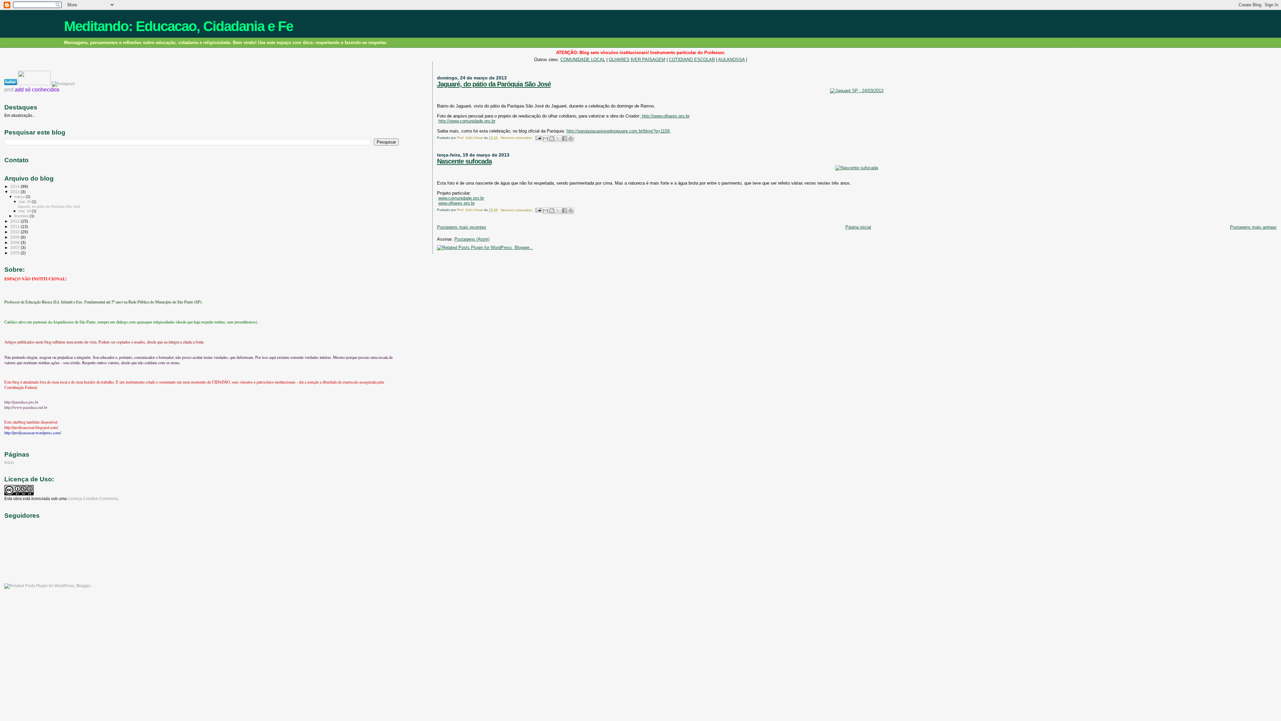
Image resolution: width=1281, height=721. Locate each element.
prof (8, 89)
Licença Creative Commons (93, 498)
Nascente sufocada (464, 161)
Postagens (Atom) (471, 239)
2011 (15, 226)
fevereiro (22, 216)
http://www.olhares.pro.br (665, 115)
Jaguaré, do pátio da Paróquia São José (494, 84)
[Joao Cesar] (35, 83)
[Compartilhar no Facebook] (564, 138)
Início (9, 462)
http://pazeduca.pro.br (21, 402)
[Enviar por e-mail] (545, 138)
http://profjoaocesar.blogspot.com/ (31, 427)
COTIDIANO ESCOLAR (692, 59)
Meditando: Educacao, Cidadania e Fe (178, 26)
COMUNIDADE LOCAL (582, 59)
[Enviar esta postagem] (538, 138)
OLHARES (619, 59)
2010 (15, 232)
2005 (15, 253)
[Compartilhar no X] (558, 138)
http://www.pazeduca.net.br (25, 407)
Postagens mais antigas (1253, 227)
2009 (15, 237)
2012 (15, 221)
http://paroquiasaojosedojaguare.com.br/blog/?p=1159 (618, 131)
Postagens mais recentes (461, 227)
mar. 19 (25, 211)
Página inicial (858, 227)
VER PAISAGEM (648, 59)
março (20, 197)
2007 (15, 247)
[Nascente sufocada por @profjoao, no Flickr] (856, 167)
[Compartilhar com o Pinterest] (570, 138)
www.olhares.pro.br (456, 203)
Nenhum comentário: (517, 138)
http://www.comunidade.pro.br (466, 121)
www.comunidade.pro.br (461, 198)
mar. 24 (25, 202)
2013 (15, 192)
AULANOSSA (731, 59)
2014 (15, 186)
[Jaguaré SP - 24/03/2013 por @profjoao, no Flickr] (856, 90)
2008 (15, 242)
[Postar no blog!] (551, 138)
